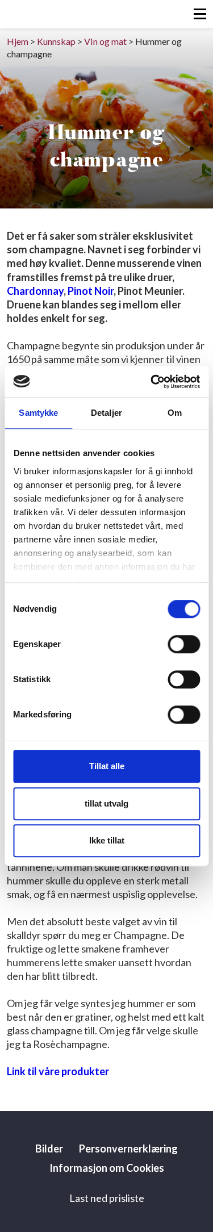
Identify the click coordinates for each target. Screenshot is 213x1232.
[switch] (184, 644)
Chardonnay (35, 291)
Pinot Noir (91, 291)
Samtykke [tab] (38, 412)
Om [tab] (175, 412)
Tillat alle (106, 766)
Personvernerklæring (128, 1148)
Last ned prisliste (106, 1198)
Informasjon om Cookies (106, 1168)
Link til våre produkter (58, 1071)
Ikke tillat (106, 840)
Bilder (49, 1148)
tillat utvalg (106, 803)
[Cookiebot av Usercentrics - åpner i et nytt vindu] (151, 381)
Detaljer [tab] (106, 412)
